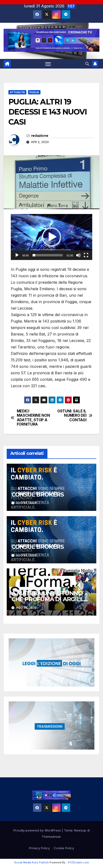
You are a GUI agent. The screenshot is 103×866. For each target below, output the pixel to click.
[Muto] (78, 255)
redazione (39, 135)
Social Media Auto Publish (31, 862)
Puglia (34, 92)
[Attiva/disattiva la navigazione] (48, 63)
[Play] (17, 255)
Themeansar (51, 836)
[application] (51, 237)
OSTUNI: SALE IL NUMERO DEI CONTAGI (71, 415)
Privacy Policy (39, 848)
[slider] (48, 255)
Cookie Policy (64, 848)
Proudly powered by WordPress (37, 830)
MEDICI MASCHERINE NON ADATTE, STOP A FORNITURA (33, 418)
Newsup (80, 830)
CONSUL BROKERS (37, 494)
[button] (87, 63)
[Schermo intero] (86, 255)
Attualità (17, 92)
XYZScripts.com (78, 862)
